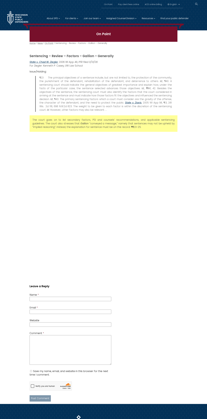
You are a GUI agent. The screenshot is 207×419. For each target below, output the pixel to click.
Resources (147, 18)
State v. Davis (133, 102)
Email (34, 307)
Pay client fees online (128, 4)
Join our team (91, 18)
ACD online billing (153, 4)
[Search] (196, 4)
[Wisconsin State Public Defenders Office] (17, 25)
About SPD (52, 18)
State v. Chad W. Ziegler (44, 62)
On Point (108, 4)
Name (34, 294)
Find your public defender (175, 18)
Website (34, 320)
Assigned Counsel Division (120, 18)
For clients (70, 18)
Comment (37, 333)
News (40, 43)
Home (33, 43)
